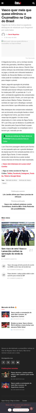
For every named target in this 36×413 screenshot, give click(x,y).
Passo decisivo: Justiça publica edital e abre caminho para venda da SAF (21, 275)
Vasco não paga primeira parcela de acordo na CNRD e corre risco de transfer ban (21, 266)
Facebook (17, 173)
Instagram (25, 173)
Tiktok (6, 176)
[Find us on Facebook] (3, 362)
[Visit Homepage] (18, 3)
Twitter (9, 173)
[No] (33, 408)
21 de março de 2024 (10, 37)
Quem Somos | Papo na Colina (10, 401)
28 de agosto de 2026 (18, 319)
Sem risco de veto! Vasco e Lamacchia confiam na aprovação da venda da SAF (14, 252)
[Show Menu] (2, 3)
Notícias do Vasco (25, 180)
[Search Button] (33, 3)
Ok (10, 410)
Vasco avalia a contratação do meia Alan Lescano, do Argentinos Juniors (21, 314)
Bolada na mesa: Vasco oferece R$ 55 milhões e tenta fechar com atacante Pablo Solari (22, 325)
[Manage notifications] (31, 408)
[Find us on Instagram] (13, 362)
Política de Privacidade (21, 410)
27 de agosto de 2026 (18, 329)
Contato (24, 401)
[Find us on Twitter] (8, 362)
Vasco (4, 183)
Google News (16, 176)
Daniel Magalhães (13, 34)
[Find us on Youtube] (18, 362)
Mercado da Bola (11, 180)
